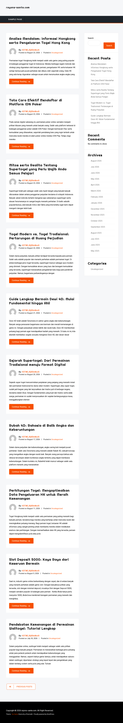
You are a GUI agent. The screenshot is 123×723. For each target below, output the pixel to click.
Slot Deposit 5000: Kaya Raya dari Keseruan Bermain (39, 561)
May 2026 (95, 179)
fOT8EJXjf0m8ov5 (30, 50)
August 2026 (96, 161)
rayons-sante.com (18, 7)
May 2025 (95, 251)
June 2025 (95, 245)
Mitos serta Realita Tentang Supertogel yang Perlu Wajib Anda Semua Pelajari (38, 169)
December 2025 (97, 209)
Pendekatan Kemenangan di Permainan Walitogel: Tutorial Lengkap (41, 626)
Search (91, 38)
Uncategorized (57, 53)
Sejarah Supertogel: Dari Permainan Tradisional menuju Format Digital (39, 362)
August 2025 (96, 233)
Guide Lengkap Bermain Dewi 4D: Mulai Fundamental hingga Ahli (41, 301)
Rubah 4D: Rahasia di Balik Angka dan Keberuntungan (41, 427)
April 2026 (95, 185)
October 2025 (96, 221)
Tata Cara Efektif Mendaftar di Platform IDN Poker (35, 102)
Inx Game (15, 714)
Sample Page (15, 19)
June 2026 (95, 173)
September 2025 (98, 227)
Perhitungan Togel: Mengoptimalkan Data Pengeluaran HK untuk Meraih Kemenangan (39, 494)
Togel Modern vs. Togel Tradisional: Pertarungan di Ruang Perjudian (39, 236)
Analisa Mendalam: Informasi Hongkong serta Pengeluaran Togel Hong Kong (42, 40)
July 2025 (95, 239)
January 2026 (96, 203)
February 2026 (97, 197)
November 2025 (97, 215)
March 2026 (96, 191)
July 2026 (95, 167)
